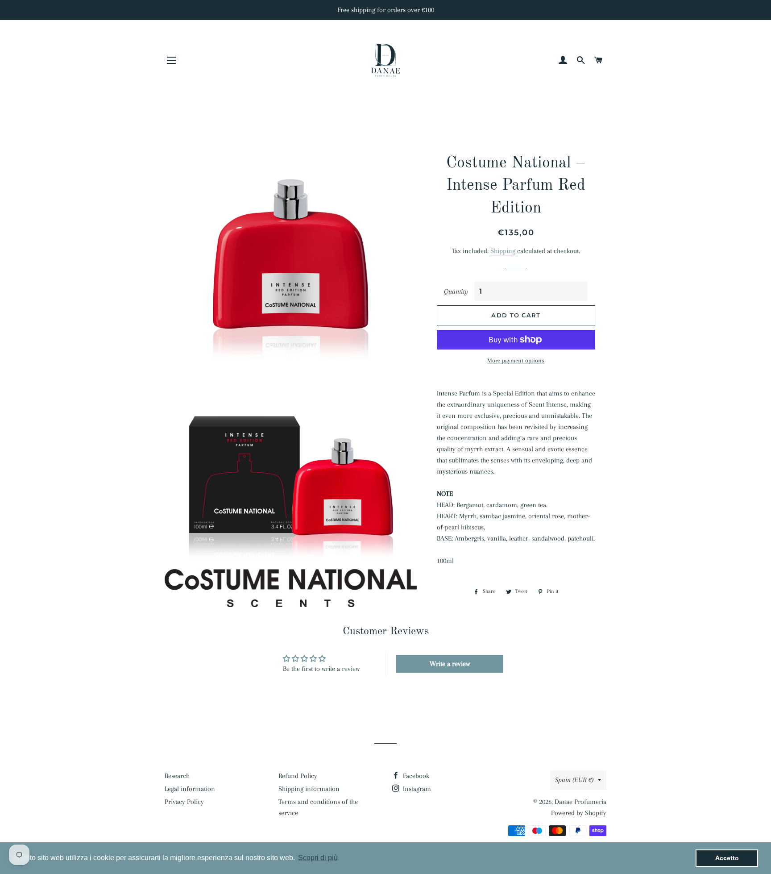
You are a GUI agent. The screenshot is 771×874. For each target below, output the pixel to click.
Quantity (456, 291)
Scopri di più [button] (318, 858)
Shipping (502, 251)
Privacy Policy (184, 802)
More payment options (515, 360)
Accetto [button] (727, 858)
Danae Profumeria (580, 802)
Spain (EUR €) (574, 780)
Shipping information (309, 789)
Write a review (450, 664)
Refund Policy (297, 776)
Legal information (190, 789)
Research (177, 776)
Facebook (415, 776)
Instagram (416, 789)
